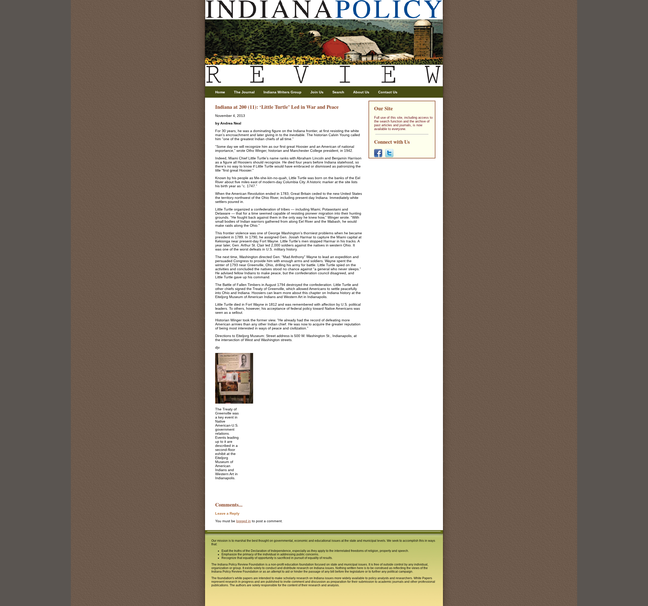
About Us (361, 92)
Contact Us (387, 92)
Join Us (316, 92)
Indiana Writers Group (282, 92)
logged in (243, 521)
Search (338, 92)
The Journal (244, 92)
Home (220, 92)
